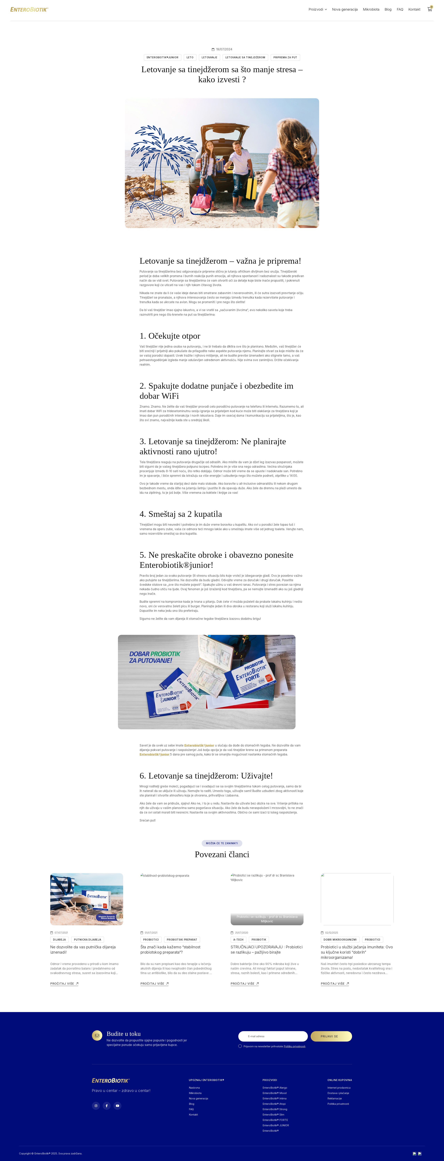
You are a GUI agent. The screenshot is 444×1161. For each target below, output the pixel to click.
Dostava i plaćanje (338, 1093)
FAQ (400, 9)
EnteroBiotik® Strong (275, 1109)
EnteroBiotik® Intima (275, 1098)
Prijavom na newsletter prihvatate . (275, 1046)
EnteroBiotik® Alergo (275, 1087)
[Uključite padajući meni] (326, 9)
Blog (388, 9)
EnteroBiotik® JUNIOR (276, 1125)
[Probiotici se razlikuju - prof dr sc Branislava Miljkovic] (267, 877)
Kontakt (414, 9)
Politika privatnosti (338, 1103)
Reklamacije (334, 1098)
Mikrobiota (371, 9)
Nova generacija (345, 9)
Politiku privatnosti (294, 1046)
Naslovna (194, 1087)
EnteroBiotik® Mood (275, 1093)
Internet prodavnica (339, 1087)
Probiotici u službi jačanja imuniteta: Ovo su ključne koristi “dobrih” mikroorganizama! (357, 952)
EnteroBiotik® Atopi (274, 1103)
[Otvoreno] (429, 9)
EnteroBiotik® (271, 1130)
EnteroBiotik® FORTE (275, 1120)
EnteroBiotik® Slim (273, 1114)
